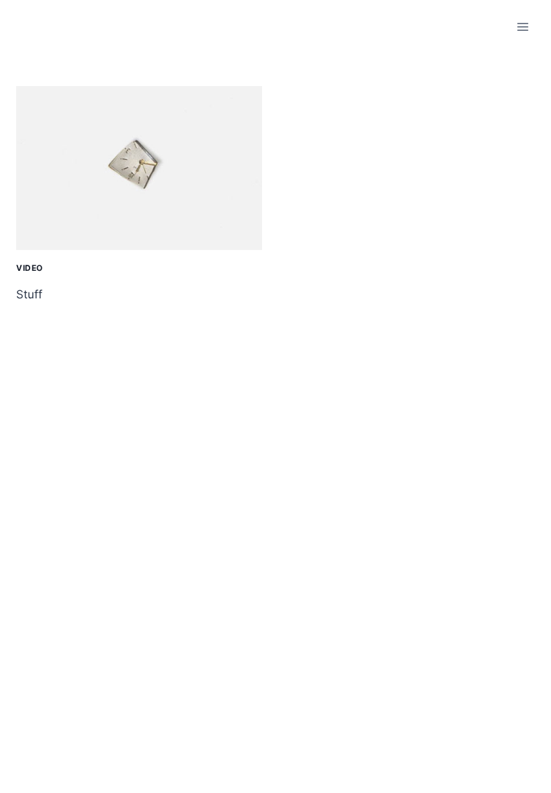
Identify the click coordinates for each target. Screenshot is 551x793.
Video (29, 268)
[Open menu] (522, 26)
